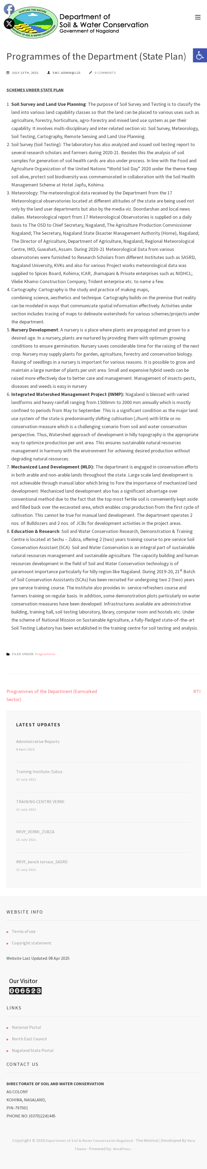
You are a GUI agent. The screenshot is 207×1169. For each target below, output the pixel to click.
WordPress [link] (122, 1148)
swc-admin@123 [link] (67, 73)
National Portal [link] (26, 1027)
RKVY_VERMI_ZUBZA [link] (35, 831)
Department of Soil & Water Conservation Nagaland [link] (89, 1140)
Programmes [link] (45, 654)
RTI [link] (197, 691)
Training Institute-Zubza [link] (39, 771)
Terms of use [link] (24, 931)
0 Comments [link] (105, 73)
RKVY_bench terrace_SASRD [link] (42, 861)
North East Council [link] (29, 1038)
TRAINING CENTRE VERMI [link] (40, 801)
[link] (200, 55)
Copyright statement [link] (31, 943)
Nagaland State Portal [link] (33, 1050)
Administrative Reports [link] (38, 741)
